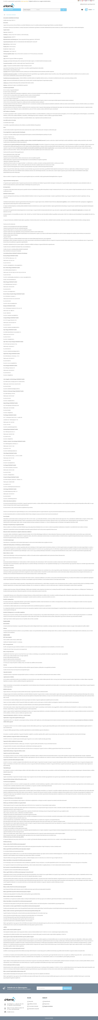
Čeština (93, 0)
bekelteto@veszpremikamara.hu (14, 486)
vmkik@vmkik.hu (11, 474)
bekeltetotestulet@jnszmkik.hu (14, 388)
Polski (84, 0)
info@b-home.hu (10, 1011)
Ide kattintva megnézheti (50, 653)
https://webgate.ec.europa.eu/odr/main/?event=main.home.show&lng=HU (43, 514)
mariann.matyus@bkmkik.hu (25, 277)
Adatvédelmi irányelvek (34, 1008)
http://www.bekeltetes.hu (25, 246)
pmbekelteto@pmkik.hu (12, 426)
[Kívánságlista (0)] (82, 10)
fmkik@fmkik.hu (11, 339)
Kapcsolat (31, 1001)
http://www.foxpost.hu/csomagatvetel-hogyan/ (20, 669)
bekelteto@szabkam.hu (12, 450)
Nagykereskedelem (48, 1006)
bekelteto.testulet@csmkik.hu (13, 327)
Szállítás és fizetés (33, 1003)
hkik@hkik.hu (10, 375)
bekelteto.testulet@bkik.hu (13, 315)
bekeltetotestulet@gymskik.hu (13, 351)
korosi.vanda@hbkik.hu (12, 363)
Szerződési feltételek (11, 14)
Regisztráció (92, 4)
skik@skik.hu (10, 438)
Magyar (80, 0)
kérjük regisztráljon (24, 1)
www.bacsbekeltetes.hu (11, 279)
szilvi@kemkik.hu (11, 400)
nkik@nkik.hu (10, 412)
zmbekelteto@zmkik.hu (12, 498)
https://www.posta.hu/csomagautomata (19, 649)
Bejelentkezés (84, 4)
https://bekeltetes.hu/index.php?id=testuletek (12, 250)
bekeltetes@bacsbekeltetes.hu (14, 277)
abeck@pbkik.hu (11, 265)
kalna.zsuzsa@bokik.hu (12, 303)
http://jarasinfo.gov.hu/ (35, 184)
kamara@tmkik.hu (11, 462)
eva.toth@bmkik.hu (11, 291)
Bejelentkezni (67, 988)
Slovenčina (88, 0)
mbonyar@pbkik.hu (18, 265)
